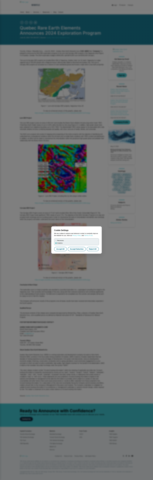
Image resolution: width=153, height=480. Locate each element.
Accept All (60, 249)
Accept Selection (76, 249)
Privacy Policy (76, 235)
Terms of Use (88, 235)
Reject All (92, 249)
